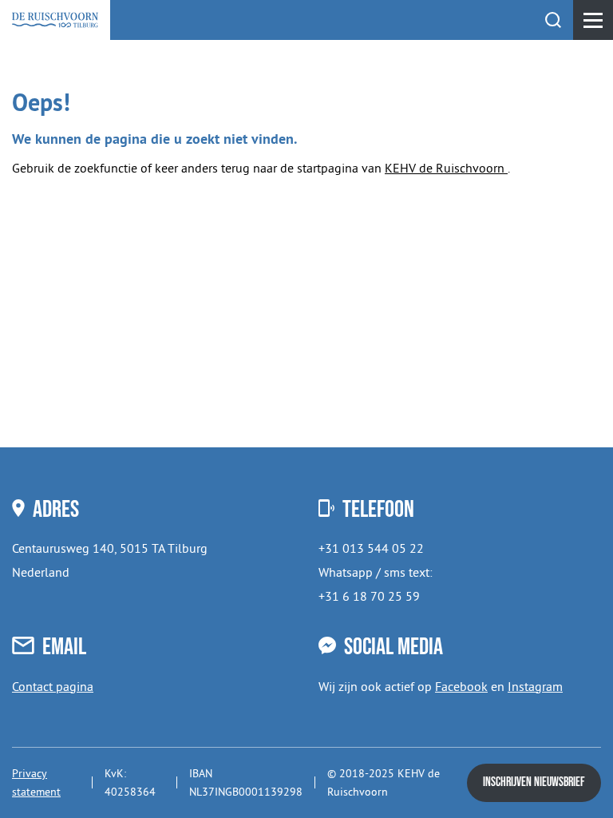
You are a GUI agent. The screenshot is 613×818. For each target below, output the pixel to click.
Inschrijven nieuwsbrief (534, 782)
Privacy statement (36, 782)
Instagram (535, 686)
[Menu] (593, 20)
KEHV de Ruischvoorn (446, 168)
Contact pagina (52, 686)
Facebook (461, 686)
